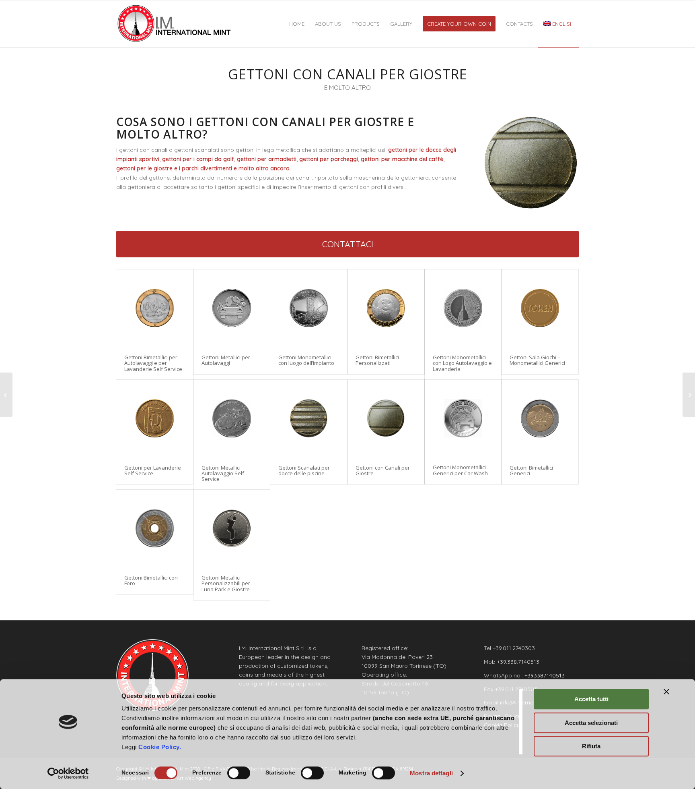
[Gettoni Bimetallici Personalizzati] (386, 307)
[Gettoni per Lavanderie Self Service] (154, 418)
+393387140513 (544, 675)
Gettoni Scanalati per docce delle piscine (304, 470)
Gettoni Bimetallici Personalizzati (377, 360)
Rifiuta (591, 746)
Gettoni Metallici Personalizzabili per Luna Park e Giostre (226, 583)
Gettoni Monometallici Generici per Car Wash (460, 470)
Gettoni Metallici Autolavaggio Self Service (223, 473)
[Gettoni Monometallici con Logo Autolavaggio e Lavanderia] (463, 307)
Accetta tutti (591, 699)
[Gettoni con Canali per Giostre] (386, 418)
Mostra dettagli (431, 773)
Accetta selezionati (591, 722)
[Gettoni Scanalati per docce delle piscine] (308, 418)
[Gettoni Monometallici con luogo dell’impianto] (308, 307)
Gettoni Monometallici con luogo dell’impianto (306, 360)
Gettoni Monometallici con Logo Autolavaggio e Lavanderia (462, 363)
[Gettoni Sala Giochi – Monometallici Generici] (540, 307)
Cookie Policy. (159, 746)
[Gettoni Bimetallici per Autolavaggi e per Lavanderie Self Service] (154, 307)
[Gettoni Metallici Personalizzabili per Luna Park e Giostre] (231, 528)
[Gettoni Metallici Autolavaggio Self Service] (231, 418)
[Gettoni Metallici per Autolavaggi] (231, 307)
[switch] (238, 772)
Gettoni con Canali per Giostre (383, 470)
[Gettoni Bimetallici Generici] (540, 418)
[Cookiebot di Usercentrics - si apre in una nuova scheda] (68, 773)
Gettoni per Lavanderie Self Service (152, 470)
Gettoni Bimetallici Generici (531, 470)
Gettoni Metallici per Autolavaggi (226, 360)
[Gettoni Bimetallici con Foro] (154, 528)
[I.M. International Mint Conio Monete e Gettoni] (174, 23)
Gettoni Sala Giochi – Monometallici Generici (537, 360)
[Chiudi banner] (666, 691)
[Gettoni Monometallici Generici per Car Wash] (463, 418)
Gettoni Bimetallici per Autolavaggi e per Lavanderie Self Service (153, 363)
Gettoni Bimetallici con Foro (151, 580)
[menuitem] (297, 23)
